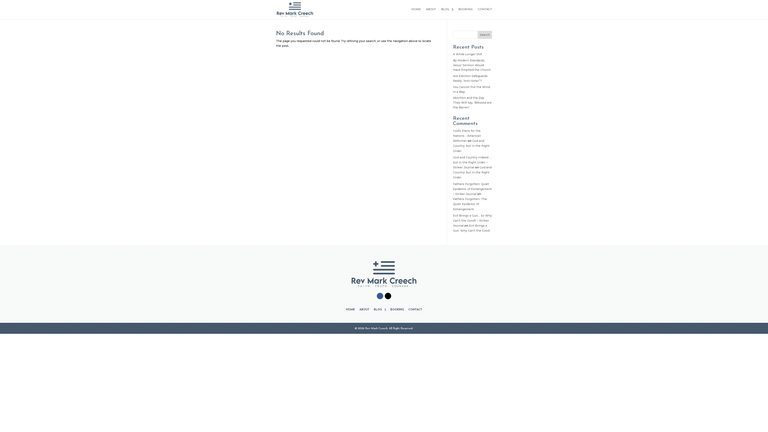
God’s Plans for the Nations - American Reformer (467, 136)
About (431, 9)
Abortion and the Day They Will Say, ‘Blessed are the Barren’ (472, 102)
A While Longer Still (467, 54)
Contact (485, 9)
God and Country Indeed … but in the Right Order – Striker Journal (472, 162)
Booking (465, 9)
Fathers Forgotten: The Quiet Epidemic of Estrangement (470, 204)
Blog (445, 9)
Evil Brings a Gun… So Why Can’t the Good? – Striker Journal (472, 220)
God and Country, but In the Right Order (471, 146)
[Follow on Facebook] (380, 296)
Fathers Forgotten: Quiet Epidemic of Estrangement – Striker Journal (472, 189)
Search (485, 35)
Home (416, 9)
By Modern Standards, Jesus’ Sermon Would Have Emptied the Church (472, 65)
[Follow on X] (388, 296)
